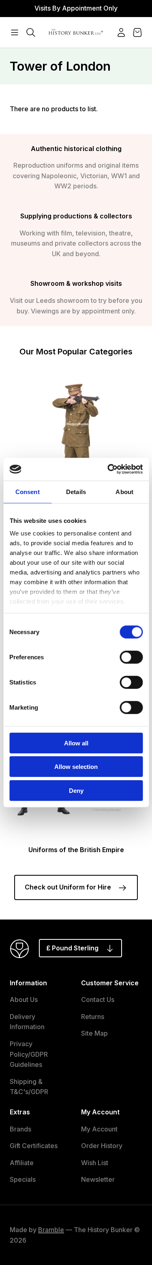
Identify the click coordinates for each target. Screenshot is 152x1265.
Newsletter (98, 1179)
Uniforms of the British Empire (76, 850)
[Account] (121, 32)
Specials (23, 1179)
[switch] (131, 656)
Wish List (94, 1163)
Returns (92, 1016)
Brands (20, 1129)
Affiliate (22, 1163)
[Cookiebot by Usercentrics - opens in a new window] (108, 469)
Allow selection (76, 766)
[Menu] (14, 32)
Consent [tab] (27, 491)
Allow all (76, 742)
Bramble (51, 1230)
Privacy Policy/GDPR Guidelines (29, 1054)
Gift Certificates (34, 1146)
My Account (99, 1129)
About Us (24, 999)
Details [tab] (76, 491)
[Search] (31, 32)
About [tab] (124, 491)
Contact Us (97, 999)
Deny (76, 790)
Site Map (94, 1033)
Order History (101, 1146)
